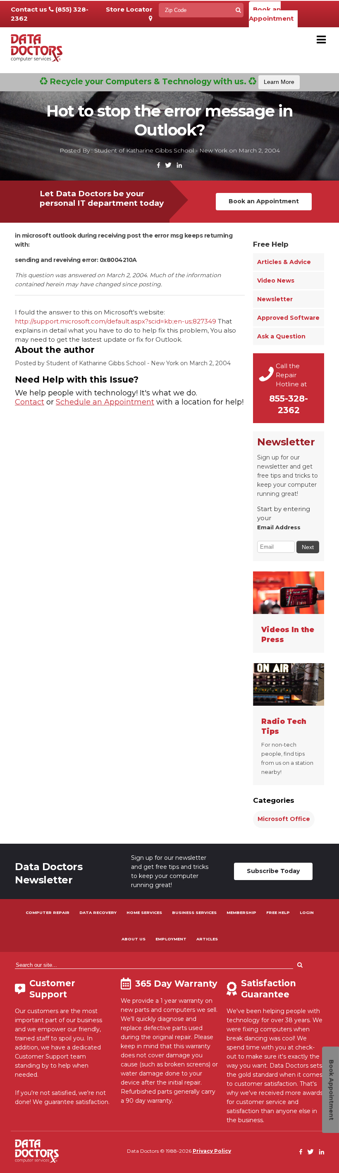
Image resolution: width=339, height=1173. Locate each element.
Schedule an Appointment (105, 402)
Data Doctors (37, 1151)
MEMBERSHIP (241, 912)
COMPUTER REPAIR (47, 912)
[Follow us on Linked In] (179, 165)
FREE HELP (278, 912)
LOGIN (307, 912)
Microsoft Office (284, 819)
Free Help (271, 244)
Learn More (279, 82)
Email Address (279, 527)
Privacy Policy (212, 1151)
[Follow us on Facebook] (158, 165)
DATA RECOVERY (98, 912)
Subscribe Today (273, 871)
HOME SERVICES (144, 912)
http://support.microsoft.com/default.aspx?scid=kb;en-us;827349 (116, 321)
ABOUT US (134, 939)
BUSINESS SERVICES (194, 912)
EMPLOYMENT (170, 939)
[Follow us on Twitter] (168, 165)
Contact (29, 402)
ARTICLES (207, 939)
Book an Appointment (271, 13)
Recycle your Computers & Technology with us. (171, 81)
